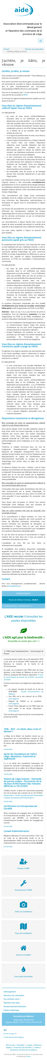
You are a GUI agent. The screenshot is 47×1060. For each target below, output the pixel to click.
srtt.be (28, 1056)
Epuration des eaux (12, 1003)
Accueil (6, 49)
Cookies (37, 1047)
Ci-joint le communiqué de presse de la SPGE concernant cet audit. (23, 677)
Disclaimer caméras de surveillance (23, 1050)
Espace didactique (11, 1010)
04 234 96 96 (29, 1020)
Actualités (20, 1045)
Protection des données (23, 1047)
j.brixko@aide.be (13, 586)
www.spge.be (14, 699)
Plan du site (10, 1045)
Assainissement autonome (15, 1006)
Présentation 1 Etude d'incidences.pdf (18, 795)
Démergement (10, 992)
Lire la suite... (8, 749)
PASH (25, 95)
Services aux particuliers (34, 49)
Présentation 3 (28, 798)
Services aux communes (14, 995)
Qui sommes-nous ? (12, 999)
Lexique (29, 1045)
